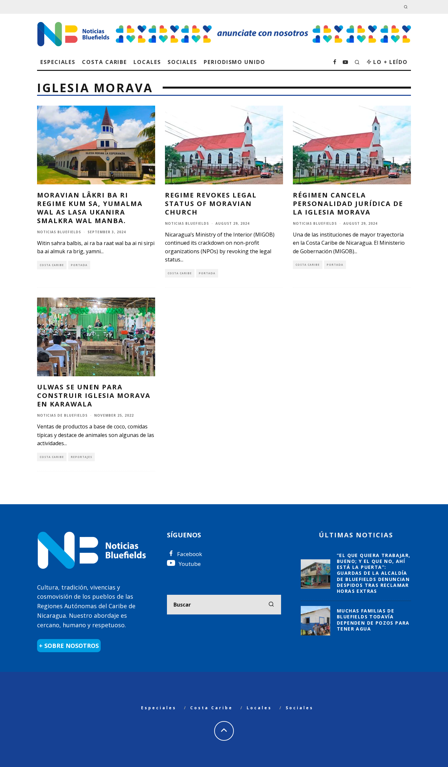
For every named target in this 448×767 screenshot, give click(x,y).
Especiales (57, 62)
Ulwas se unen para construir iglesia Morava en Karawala (94, 395)
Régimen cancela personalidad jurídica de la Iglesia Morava (348, 204)
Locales (147, 62)
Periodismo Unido (234, 62)
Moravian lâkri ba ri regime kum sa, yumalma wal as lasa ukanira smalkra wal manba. (90, 208)
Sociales (182, 62)
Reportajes (81, 457)
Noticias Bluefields (59, 232)
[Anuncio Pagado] (263, 25)
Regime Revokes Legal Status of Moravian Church (211, 204)
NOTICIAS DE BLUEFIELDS (62, 415)
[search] (271, 604)
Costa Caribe (104, 62)
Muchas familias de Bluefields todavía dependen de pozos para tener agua (373, 620)
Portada (79, 265)
